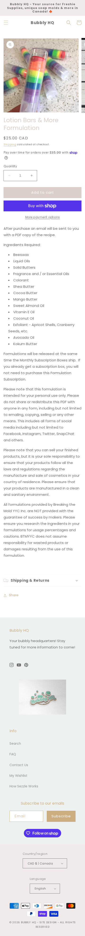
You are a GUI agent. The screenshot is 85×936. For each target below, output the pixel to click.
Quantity (10, 166)
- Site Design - (48, 922)
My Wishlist (18, 775)
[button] (6, 22)
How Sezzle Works (23, 786)
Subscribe (61, 816)
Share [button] (13, 595)
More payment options (42, 217)
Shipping (10, 144)
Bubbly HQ (28, 922)
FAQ (12, 754)
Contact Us (18, 765)
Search (15, 743)
